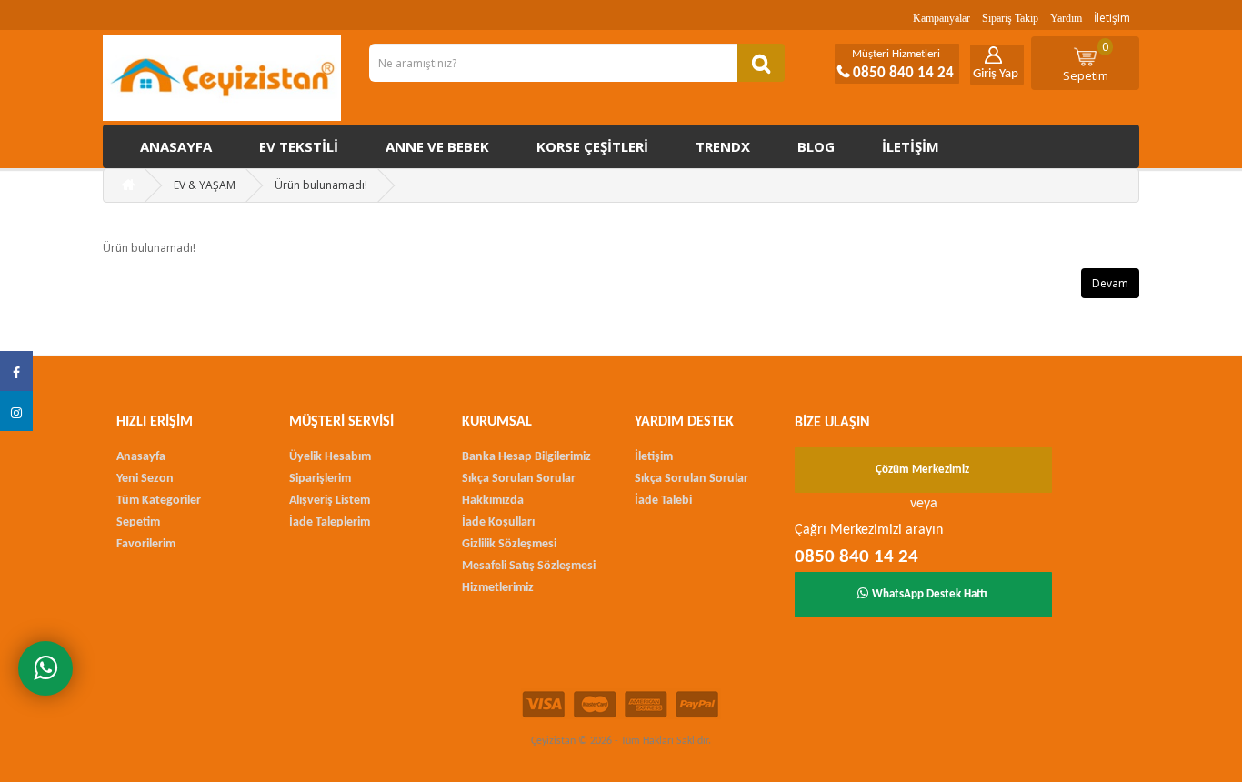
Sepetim (1086, 61)
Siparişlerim (320, 479)
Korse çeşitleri (592, 146)
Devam (1110, 283)
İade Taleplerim (329, 522)
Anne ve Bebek (437, 146)
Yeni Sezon (145, 479)
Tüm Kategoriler (158, 500)
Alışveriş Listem (329, 500)
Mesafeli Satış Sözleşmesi (529, 566)
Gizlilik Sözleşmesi (509, 544)
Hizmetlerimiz (498, 588)
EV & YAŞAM (204, 185)
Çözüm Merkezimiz (922, 470)
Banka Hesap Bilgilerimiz (526, 457)
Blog (816, 146)
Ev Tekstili (298, 146)
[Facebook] (16, 371)
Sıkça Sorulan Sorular (519, 479)
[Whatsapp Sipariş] (45, 668)
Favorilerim (145, 544)
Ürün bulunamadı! (321, 185)
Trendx (723, 146)
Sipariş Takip (1010, 18)
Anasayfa (176, 146)
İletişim (1112, 17)
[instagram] (16, 411)
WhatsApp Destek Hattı (929, 594)
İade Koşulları (498, 522)
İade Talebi (663, 500)
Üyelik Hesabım (330, 457)
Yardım (1066, 18)
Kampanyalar (941, 18)
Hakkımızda (493, 500)
